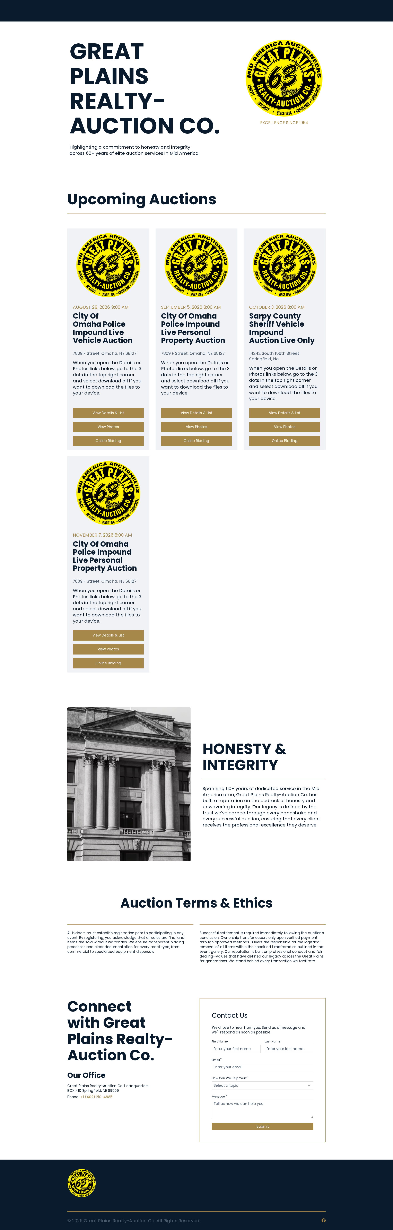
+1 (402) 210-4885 (96, 1096)
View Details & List (108, 412)
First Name (220, 1041)
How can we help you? (229, 1078)
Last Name (273, 1041)
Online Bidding (108, 440)
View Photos (108, 426)
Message (218, 1097)
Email (216, 1060)
